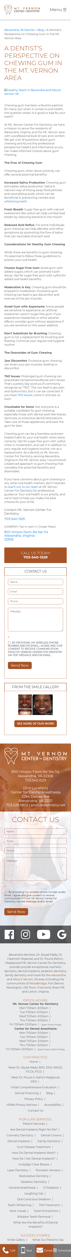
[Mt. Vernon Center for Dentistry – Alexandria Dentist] (22, 9)
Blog (40, 30)
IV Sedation (51, 1187)
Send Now (20, 665)
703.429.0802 (17, 805)
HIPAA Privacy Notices (22, 1104)
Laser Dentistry (17, 1170)
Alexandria (58, 975)
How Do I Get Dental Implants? (33, 1158)
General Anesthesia (22, 1187)
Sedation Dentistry (34, 1182)
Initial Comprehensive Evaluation (34, 1087)
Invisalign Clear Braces (33, 1164)
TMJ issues (25, 395)
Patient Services (34, 1123)
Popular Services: (35, 1119)
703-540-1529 (14, 519)
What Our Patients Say (48, 1239)
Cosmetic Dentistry (19, 1135)
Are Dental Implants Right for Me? (33, 1129)
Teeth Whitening (19, 1205)
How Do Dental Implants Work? (34, 1152)
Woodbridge (38, 983)
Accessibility (52, 1104)
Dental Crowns (51, 1135)
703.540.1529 (35, 780)
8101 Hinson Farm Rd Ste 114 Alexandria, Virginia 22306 (26, 535)
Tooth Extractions (46, 1211)
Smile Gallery (16, 1239)
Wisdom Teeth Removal (33, 1216)
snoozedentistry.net (48, 805)
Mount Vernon (23, 979)
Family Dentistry (48, 1141)
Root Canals (18, 1211)
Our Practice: (35, 1057)
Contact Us (35, 1110)
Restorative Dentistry (34, 1176)
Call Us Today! (35, 555)
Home (33, 1061)
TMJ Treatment (49, 1205)
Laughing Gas (33, 1193)
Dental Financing (27, 1093)
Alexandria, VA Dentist (19, 30)
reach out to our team (23, 487)
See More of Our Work (35, 723)
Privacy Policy (33, 1099)
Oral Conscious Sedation (34, 1199)
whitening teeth (15, 201)
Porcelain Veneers (48, 1170)
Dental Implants (19, 1141)
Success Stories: (35, 1235)
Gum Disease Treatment (34, 1147)
